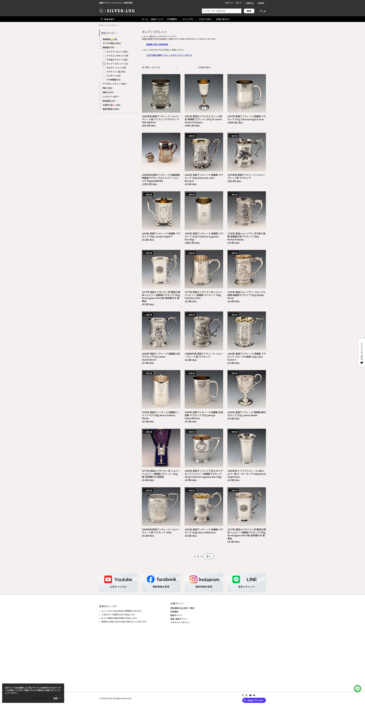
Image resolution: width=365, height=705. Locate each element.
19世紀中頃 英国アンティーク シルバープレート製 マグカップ (203, 355)
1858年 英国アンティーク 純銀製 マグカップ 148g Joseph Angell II (161, 235)
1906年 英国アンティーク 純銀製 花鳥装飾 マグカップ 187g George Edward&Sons (204, 415)
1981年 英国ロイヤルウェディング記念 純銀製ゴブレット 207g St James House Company (203, 119)
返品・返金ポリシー (178, 618)
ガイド (239, 2)
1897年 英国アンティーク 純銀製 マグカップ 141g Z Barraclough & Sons (246, 118)
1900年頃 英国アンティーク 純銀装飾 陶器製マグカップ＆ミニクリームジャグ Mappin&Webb (161, 177)
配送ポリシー (176, 615)
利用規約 (174, 611)
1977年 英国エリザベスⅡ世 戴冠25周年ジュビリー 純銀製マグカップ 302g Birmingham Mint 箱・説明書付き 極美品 (161, 297)
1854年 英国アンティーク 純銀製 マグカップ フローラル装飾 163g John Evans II (246, 356)
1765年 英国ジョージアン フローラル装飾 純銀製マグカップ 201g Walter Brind (246, 295)
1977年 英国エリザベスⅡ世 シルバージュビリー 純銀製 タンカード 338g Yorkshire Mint (204, 295)
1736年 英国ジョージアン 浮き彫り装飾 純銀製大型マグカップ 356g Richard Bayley (246, 236)
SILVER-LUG (117, 11)
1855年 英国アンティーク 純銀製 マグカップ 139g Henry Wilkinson (204, 531)
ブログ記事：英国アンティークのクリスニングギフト (169, 55)
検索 (249, 11)
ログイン (229, 2)
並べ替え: (146, 67)
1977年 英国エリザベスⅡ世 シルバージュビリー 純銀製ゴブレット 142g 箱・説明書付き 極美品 (161, 473)
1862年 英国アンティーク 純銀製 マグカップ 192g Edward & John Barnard (204, 177)
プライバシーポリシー (180, 622)
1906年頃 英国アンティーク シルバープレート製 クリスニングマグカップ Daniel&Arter (161, 119)
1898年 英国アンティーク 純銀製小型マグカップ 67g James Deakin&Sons (161, 356)
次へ (208, 556)
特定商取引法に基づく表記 (182, 608)
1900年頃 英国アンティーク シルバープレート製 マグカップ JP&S (161, 531)
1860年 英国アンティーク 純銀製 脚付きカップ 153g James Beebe (246, 414)
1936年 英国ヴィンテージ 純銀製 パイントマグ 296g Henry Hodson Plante (160, 415)
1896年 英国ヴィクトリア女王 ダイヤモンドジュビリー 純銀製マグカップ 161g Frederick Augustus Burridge (204, 473)
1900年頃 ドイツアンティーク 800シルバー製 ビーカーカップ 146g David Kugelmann (246, 473)
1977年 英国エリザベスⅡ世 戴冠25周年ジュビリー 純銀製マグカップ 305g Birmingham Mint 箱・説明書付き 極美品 (246, 534)
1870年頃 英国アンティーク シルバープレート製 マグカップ (246, 176)
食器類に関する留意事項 (157, 44)
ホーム (101, 25)
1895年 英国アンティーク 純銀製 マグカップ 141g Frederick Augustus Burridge (204, 236)
